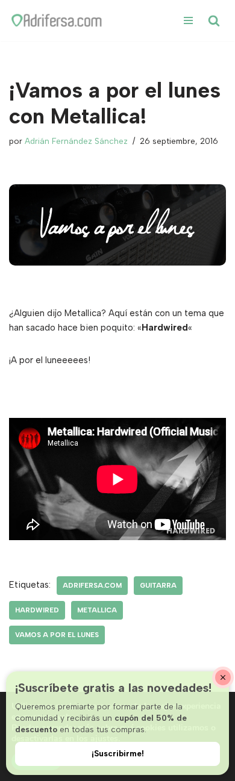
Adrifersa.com (92, 585)
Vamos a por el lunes (57, 634)
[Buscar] (214, 20)
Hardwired (37, 610)
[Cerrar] (223, 677)
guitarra (158, 585)
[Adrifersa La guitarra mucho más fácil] (57, 20)
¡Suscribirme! (118, 753)
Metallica (97, 610)
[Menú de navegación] (188, 20)
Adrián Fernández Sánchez (76, 141)
